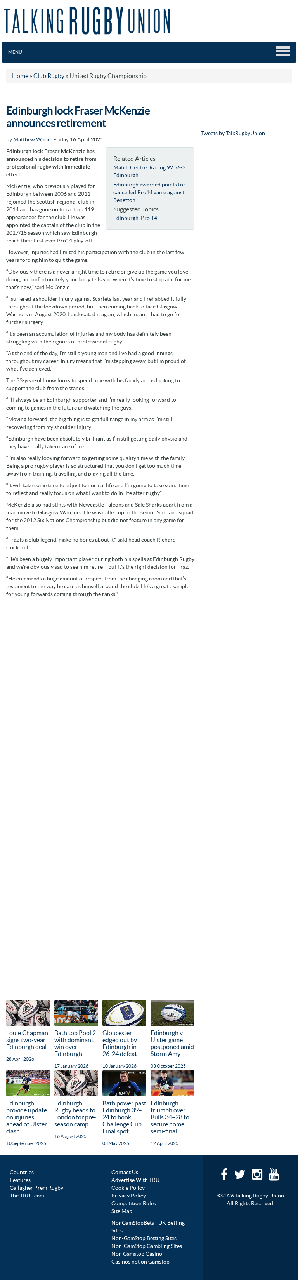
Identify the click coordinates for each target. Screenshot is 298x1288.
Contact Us (124, 1172)
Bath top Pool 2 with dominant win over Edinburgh (75, 1043)
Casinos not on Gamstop (140, 1261)
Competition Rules (133, 1203)
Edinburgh (126, 218)
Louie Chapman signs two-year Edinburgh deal (27, 1039)
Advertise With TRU (135, 1180)
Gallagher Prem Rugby (36, 1188)
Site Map (121, 1211)
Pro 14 (149, 218)
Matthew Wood (32, 139)
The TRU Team (27, 1195)
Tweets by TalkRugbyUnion (233, 133)
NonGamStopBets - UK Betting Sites (148, 1227)
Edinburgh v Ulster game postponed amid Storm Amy (172, 1043)
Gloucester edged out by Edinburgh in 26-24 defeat (119, 1043)
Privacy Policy (128, 1195)
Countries (22, 1172)
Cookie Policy (128, 1188)
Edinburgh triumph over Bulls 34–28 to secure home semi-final (170, 1117)
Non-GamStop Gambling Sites (146, 1246)
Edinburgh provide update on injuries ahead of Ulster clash (26, 1117)
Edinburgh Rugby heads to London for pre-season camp (75, 1114)
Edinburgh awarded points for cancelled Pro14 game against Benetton (149, 192)
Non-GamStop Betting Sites (144, 1238)
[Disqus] (100, 699)
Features (20, 1180)
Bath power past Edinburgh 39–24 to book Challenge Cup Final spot (124, 1117)
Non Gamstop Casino (136, 1254)
